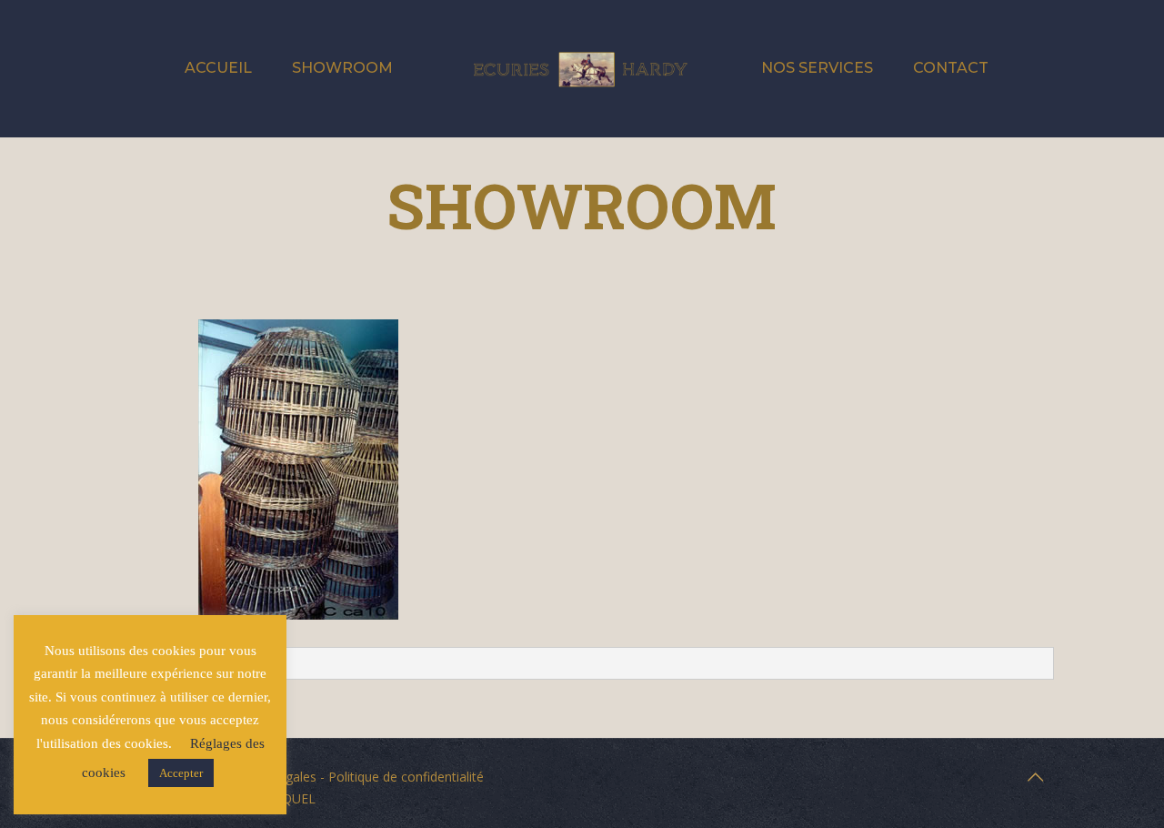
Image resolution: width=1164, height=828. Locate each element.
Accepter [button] (181, 773)
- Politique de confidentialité (400, 776)
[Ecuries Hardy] (581, 68)
